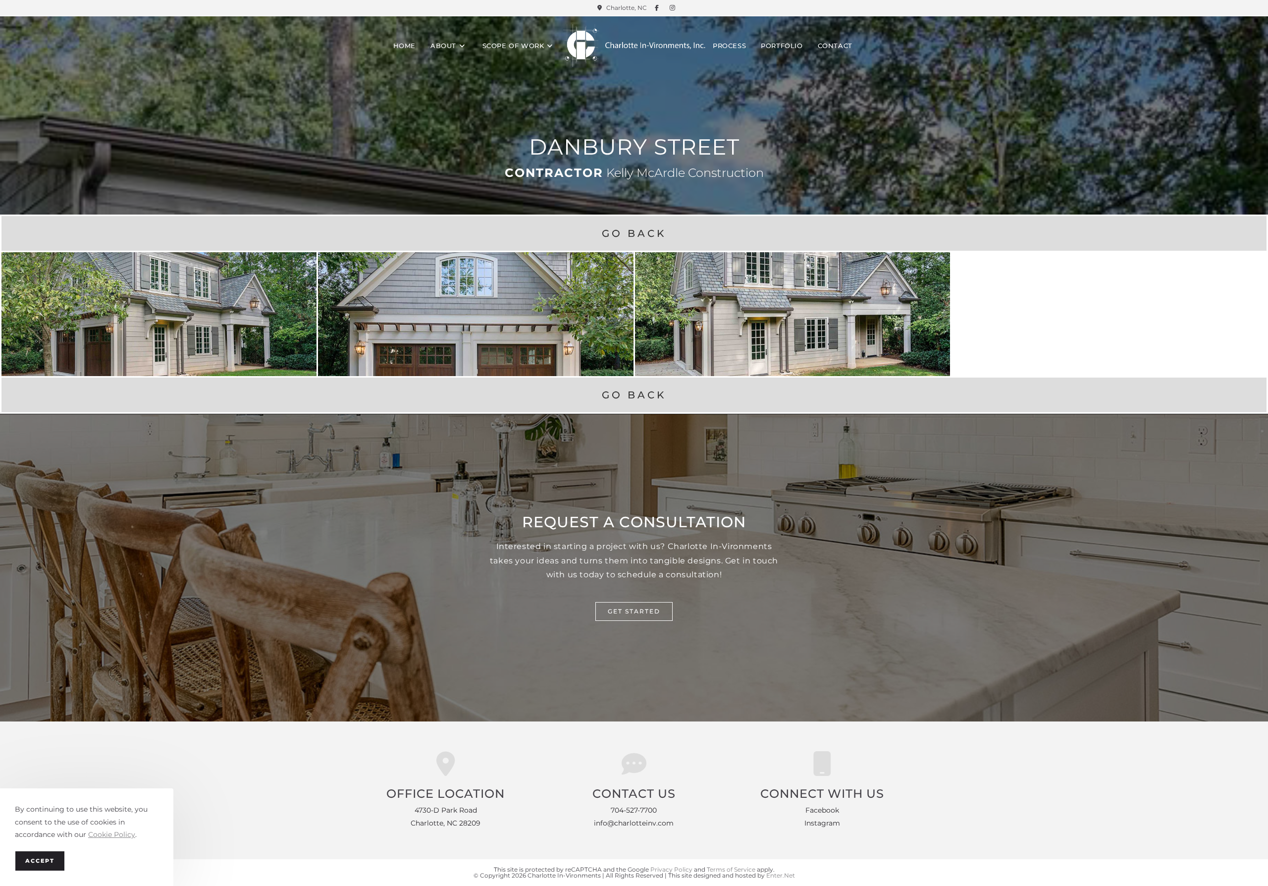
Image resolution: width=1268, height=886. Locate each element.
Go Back (634, 233)
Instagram (822, 823)
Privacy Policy (671, 869)
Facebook (822, 810)
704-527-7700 (634, 810)
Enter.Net (780, 875)
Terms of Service (731, 869)
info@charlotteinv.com (634, 823)
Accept (39, 860)
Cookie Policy (111, 834)
